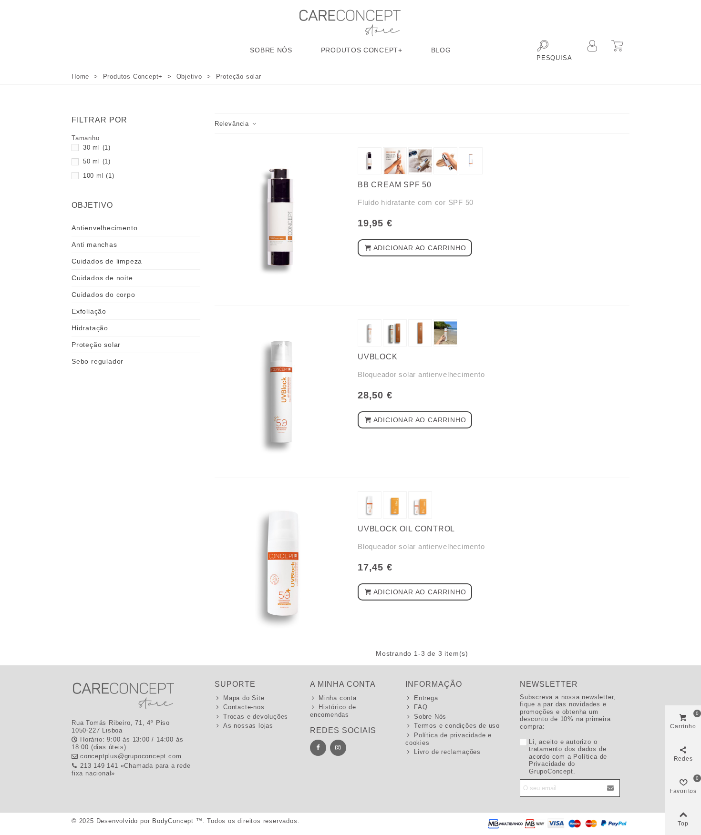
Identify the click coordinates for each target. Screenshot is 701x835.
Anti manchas (94, 244)
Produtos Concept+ (361, 50)
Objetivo (92, 205)
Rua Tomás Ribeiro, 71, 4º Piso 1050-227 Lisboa (121, 726)
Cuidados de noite (102, 278)
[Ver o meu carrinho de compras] (618, 47)
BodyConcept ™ (177, 821)
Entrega (426, 698)
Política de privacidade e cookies (448, 739)
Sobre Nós (271, 50)
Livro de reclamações (447, 751)
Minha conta (338, 698)
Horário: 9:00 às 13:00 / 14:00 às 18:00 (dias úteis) (127, 743)
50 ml (97, 161)
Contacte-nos (244, 707)
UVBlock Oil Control (406, 529)
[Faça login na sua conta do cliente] (593, 51)
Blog (441, 50)
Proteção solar (96, 344)
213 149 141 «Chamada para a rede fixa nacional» (131, 769)
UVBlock (378, 357)
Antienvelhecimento (104, 228)
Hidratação (90, 328)
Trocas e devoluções (255, 716)
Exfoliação (89, 311)
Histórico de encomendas (333, 710)
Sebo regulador (98, 361)
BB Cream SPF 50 (395, 185)
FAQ (420, 707)
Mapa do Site (244, 698)
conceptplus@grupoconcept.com (130, 756)
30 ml (97, 147)
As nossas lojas (248, 725)
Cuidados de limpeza (107, 261)
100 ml (98, 175)
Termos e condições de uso (457, 725)
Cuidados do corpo (103, 294)
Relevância (233, 123)
